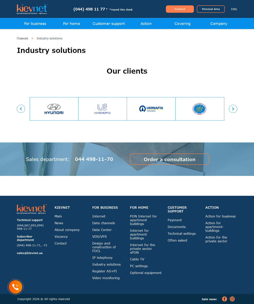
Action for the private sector (216, 239)
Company (218, 23)
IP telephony (102, 257)
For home (71, 23)
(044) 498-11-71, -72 (32, 245)
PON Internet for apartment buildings (143, 220)
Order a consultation (169, 159)
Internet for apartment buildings (139, 234)
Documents (177, 227)
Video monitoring (106, 278)
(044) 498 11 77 (89, 9)
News (59, 223)
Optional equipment (146, 273)
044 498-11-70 (94, 159)
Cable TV (137, 259)
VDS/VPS (99, 236)
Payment (175, 220)
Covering (182, 23)
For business (35, 23)
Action (146, 23)
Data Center (102, 230)
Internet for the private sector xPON (142, 248)
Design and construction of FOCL (104, 247)
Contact (61, 243)
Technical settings (182, 233)
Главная (22, 38)
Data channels (103, 223)
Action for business (220, 216)
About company (67, 230)
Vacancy (61, 236)
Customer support (109, 23)
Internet (98, 216)
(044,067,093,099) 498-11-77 (30, 227)
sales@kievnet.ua (30, 253)
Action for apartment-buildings (214, 226)
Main (58, 216)
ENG (234, 9)
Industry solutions (49, 38)
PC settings (139, 266)
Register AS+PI (104, 271)
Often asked (177, 240)
